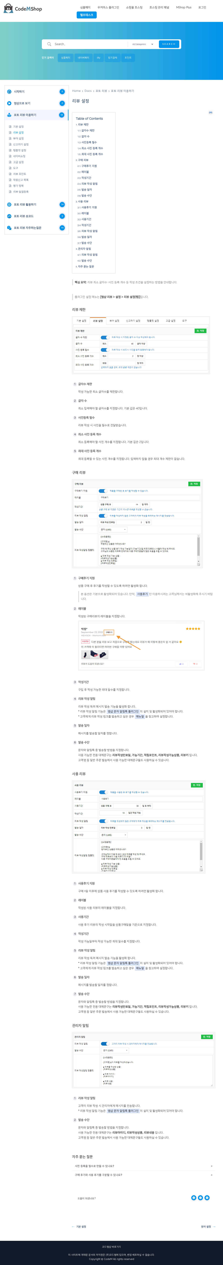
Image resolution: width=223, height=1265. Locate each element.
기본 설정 (18, 126)
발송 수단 (87, 195)
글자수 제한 (88, 130)
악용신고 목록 (21, 179)
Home (76, 91)
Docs (88, 91)
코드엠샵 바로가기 (111, 1247)
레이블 (85, 171)
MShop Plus (183, 7)
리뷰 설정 (18, 132)
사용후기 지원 (89, 207)
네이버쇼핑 (19, 156)
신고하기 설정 (21, 144)
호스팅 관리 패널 (159, 7)
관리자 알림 (84, 248)
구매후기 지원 (89, 166)
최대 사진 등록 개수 (92, 154)
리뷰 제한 (83, 124)
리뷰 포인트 (19, 174)
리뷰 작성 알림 (90, 183)
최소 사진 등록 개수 (92, 148)
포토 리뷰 (101, 91)
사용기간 (86, 219)
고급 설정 (18, 162)
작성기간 (86, 177)
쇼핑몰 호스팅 (134, 7)
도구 (15, 168)
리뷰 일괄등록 (21, 191)
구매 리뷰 (83, 160)
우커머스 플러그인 (108, 7)
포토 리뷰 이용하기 (122, 91)
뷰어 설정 (18, 138)
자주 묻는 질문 (86, 266)
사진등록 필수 (89, 142)
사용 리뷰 (83, 201)
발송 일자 (87, 189)
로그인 (202, 7)
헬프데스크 (86, 15)
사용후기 (142, 594)
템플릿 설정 (19, 150)
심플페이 (85, 7)
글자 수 (86, 136)
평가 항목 (18, 185)
